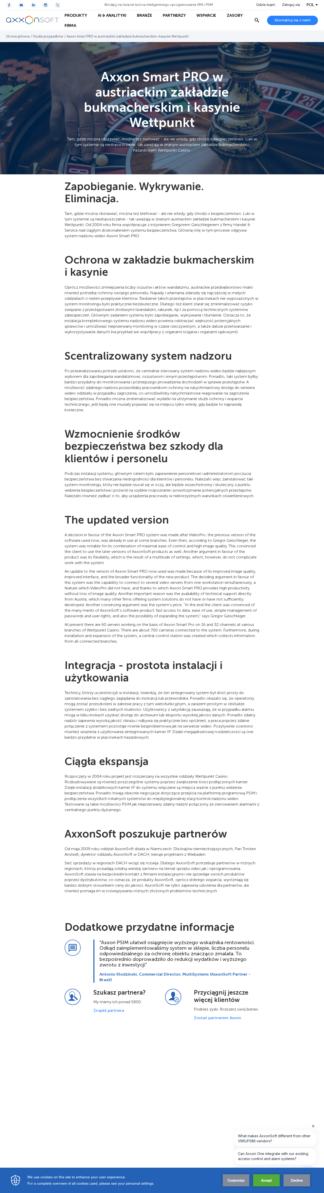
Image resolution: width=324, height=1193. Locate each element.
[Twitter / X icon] (58, 5)
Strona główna (18, 36)
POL (310, 5)
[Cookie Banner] (162, 1180)
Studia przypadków (48, 36)
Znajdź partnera (108, 1010)
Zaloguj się (291, 5)
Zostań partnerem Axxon (217, 1017)
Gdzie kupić (265, 5)
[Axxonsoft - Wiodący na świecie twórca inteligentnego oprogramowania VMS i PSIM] (32, 20)
